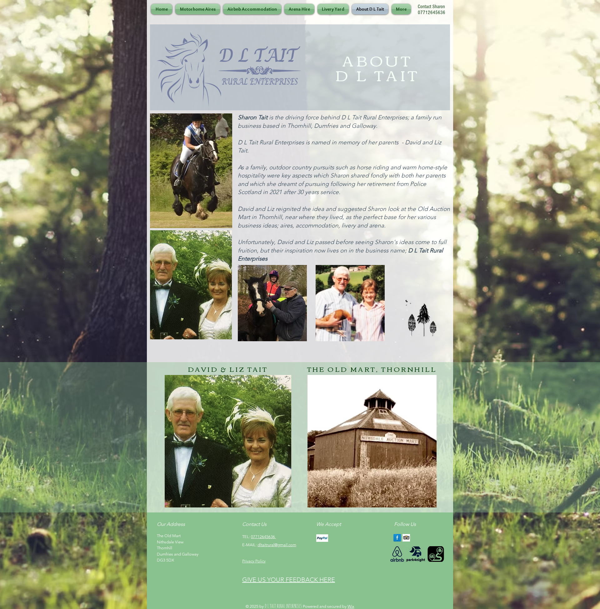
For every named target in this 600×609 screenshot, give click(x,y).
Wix (351, 606)
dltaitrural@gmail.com (277, 544)
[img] (322, 538)
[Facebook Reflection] (397, 538)
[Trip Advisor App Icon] (406, 538)
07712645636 (263, 536)
